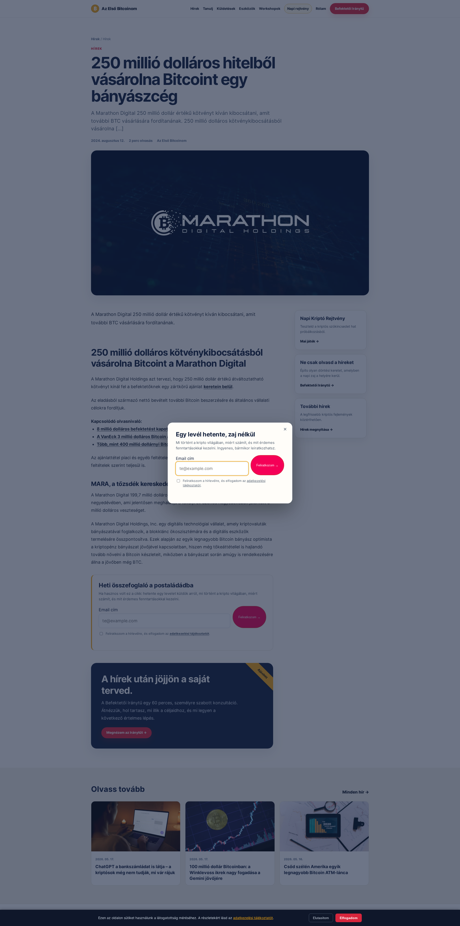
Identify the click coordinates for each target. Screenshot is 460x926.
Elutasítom (321, 918)
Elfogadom (348, 918)
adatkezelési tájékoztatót (253, 918)
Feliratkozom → (267, 465)
